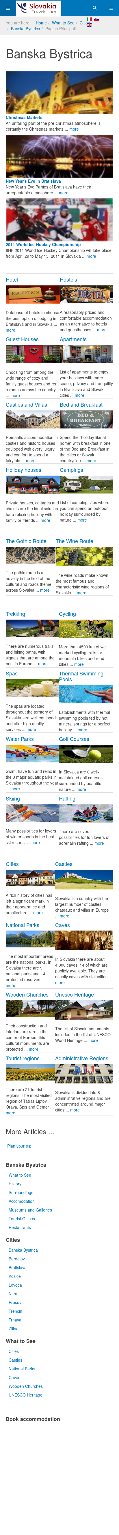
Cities (85, 23)
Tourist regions (23, 1058)
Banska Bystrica (25, 28)
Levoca (15, 1285)
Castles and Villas (26, 404)
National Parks (22, 925)
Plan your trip (19, 1146)
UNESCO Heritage (25, 1395)
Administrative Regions (81, 1058)
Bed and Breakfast (81, 404)
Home (41, 23)
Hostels (68, 279)
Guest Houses (22, 339)
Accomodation (22, 1201)
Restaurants (20, 1227)
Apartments (73, 339)
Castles (63, 863)
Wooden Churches (27, 994)
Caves (62, 925)
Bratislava (18, 1267)
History (15, 1184)
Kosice (15, 1276)
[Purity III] (38, 8)
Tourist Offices (22, 1218)
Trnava (15, 1320)
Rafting (67, 798)
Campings (71, 469)
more (74, 129)
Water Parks (20, 738)
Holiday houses (23, 469)
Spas (12, 673)
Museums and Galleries (30, 1210)
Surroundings (21, 1192)
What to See (63, 23)
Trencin (15, 1311)
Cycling (67, 613)
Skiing (13, 798)
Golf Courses (74, 738)
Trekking (15, 613)
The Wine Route (74, 541)
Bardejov (17, 1259)
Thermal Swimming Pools (81, 676)
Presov (15, 1302)
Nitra (13, 1293)
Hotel (12, 279)
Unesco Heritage (74, 994)
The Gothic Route (26, 541)
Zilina (13, 1328)
